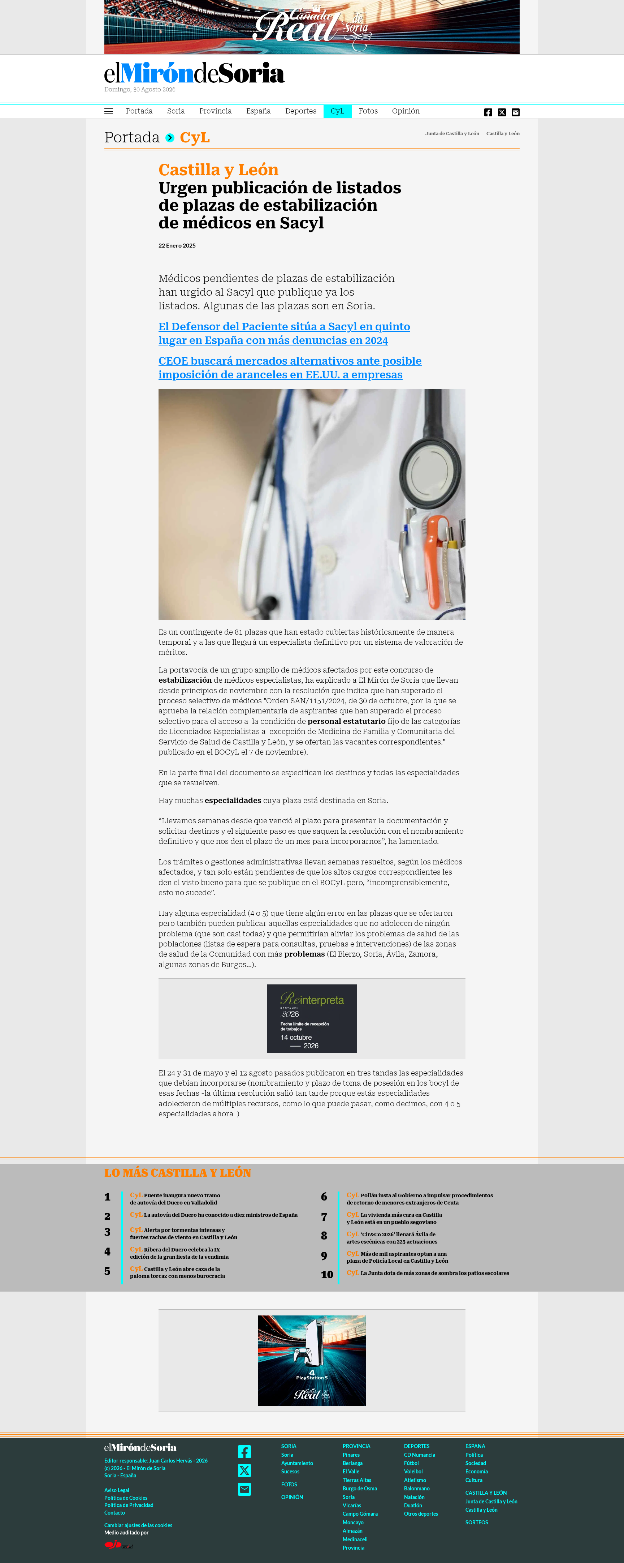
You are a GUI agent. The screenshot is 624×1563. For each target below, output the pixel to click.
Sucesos (290, 1471)
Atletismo (415, 1480)
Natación (414, 1497)
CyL (337, 111)
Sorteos (476, 1522)
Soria (176, 111)
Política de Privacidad (128, 1505)
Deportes (300, 111)
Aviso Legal (116, 1490)
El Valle (351, 1471)
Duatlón (413, 1505)
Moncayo (353, 1522)
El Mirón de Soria (194, 74)
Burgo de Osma (360, 1488)
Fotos (368, 111)
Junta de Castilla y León (452, 133)
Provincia (215, 111)
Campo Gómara (360, 1514)
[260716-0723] (312, 1360)
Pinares (351, 1455)
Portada (139, 111)
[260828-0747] (312, 26)
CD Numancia (419, 1455)
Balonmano (417, 1488)
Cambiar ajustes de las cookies (138, 1525)
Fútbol (411, 1463)
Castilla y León (503, 133)
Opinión (406, 111)
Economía (476, 1471)
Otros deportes (421, 1514)
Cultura (473, 1480)
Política (474, 1455)
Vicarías (352, 1505)
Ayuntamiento (297, 1463)
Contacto (114, 1513)
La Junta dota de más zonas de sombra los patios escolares (428, 1273)
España (258, 111)
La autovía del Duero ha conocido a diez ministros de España (214, 1215)
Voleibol (413, 1471)
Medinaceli (355, 1539)
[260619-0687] (312, 1018)
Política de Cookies (125, 1498)
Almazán (353, 1531)
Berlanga (353, 1463)
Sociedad (475, 1463)
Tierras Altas (357, 1480)
